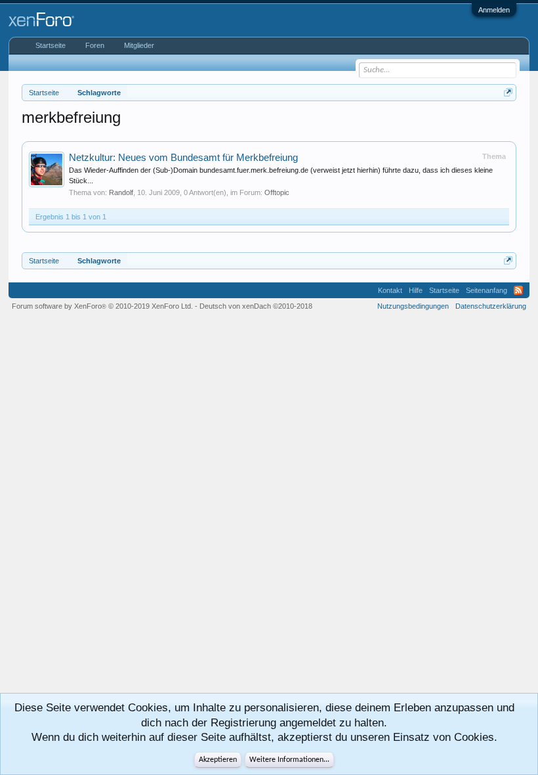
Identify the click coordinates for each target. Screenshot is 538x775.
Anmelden (494, 10)
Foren (94, 45)
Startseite (50, 45)
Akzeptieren (218, 760)
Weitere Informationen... (289, 760)
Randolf (121, 192)
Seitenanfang (486, 290)
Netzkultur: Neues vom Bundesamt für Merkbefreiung (183, 157)
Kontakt (390, 290)
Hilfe (416, 290)
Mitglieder (139, 45)
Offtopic (276, 192)
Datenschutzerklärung (490, 306)
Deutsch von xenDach (255, 306)
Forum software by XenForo (102, 306)
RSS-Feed (518, 290)
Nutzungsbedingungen (413, 306)
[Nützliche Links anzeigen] (508, 92)
